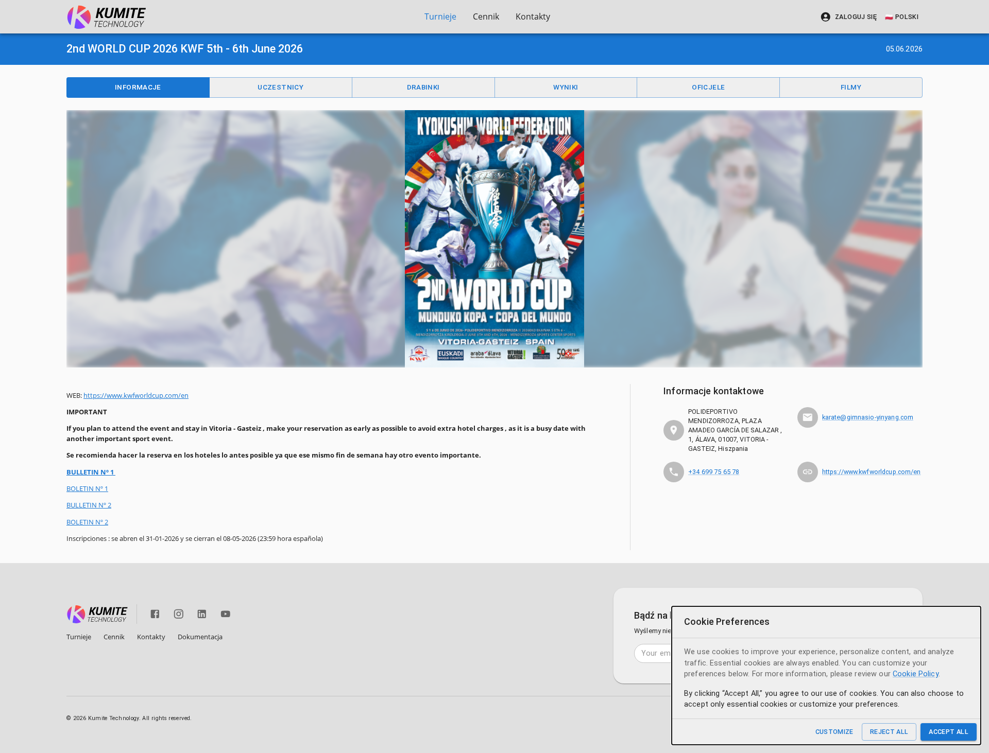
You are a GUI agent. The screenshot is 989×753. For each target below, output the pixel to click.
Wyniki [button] (565, 87)
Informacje (138, 87)
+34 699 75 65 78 (713, 472)
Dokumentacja (200, 636)
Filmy (851, 87)
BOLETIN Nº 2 (87, 522)
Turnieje (440, 16)
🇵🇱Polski (901, 17)
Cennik (486, 16)
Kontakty (533, 16)
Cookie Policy (916, 674)
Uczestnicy (280, 87)
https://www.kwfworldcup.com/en (136, 395)
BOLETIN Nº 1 (87, 488)
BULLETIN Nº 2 (88, 505)
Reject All (889, 732)
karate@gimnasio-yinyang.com (868, 417)
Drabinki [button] (423, 87)
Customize (834, 732)
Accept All (948, 732)
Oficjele (708, 87)
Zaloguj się (856, 17)
